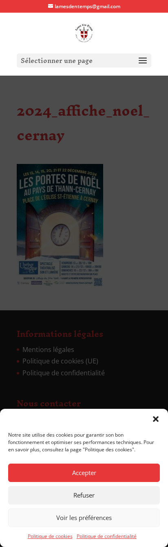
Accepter (84, 473)
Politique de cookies (50, 536)
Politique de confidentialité (107, 536)
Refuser (84, 495)
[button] (156, 419)
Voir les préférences (84, 517)
